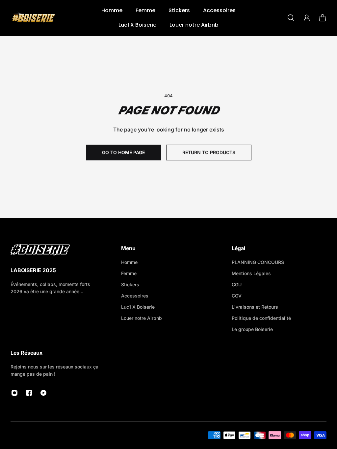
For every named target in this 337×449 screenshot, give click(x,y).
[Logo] (34, 18)
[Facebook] (29, 393)
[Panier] (322, 18)
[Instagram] (14, 393)
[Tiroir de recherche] (291, 18)
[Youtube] (43, 393)
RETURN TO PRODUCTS (208, 152)
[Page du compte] (307, 18)
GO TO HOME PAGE (123, 152)
